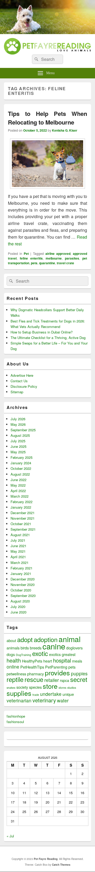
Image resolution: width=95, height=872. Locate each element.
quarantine (47, 263)
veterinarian (19, 700)
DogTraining (23, 655)
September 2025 (23, 429)
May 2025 (18, 451)
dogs (11, 654)
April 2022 (18, 490)
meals (77, 661)
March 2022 (19, 496)
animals (13, 647)
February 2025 (21, 457)
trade (35, 695)
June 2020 (18, 612)
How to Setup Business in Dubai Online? (42, 332)
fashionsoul (15, 721)
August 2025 (20, 435)
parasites (72, 258)
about (11, 640)
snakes (11, 688)
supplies (19, 693)
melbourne (54, 258)
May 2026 (18, 424)
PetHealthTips (32, 667)
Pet (26, 253)
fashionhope (16, 716)
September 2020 (23, 595)
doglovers (74, 647)
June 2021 (18, 545)
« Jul (10, 835)
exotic (40, 653)
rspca (64, 680)
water (63, 700)
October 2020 (21, 590)
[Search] (36, 59)
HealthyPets (32, 661)
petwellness (16, 673)
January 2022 (21, 507)
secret (78, 679)
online (13, 666)
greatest (68, 654)
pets (34, 263)
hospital (62, 660)
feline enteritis (31, 258)
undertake (50, 694)
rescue (34, 679)
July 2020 (18, 606)
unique (68, 694)
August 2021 (20, 534)
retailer (51, 680)
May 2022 (18, 485)
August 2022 (20, 474)
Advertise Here (22, 375)
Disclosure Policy (24, 386)
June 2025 (18, 446)
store (50, 686)
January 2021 (21, 573)
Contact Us (19, 380)
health (14, 660)
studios (71, 688)
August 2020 (20, 601)
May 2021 (18, 551)
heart (47, 661)
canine (53, 646)
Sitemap (17, 391)
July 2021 (18, 540)
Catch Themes (61, 864)
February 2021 (21, 568)
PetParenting (56, 667)
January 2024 (21, 462)
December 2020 (23, 579)
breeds (35, 647)
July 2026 (18, 418)
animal (69, 639)
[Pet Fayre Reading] (47, 32)
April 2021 (18, 556)
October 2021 (21, 523)
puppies (79, 673)
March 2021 (19, 562)
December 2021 (23, 512)
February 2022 (21, 501)
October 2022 (21, 468)
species (35, 687)
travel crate (65, 263)
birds (25, 647)
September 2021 (23, 529)
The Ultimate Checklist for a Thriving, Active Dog (48, 337)
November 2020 (23, 584)
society (22, 687)
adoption (46, 639)
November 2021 (23, 518)
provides (57, 672)
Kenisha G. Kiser (64, 130)
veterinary (44, 700)
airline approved (57, 253)
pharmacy (35, 673)
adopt (25, 639)
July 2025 (18, 440)
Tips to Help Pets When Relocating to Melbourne (47, 117)
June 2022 (18, 479)
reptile (15, 679)
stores (62, 688)
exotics (55, 654)
